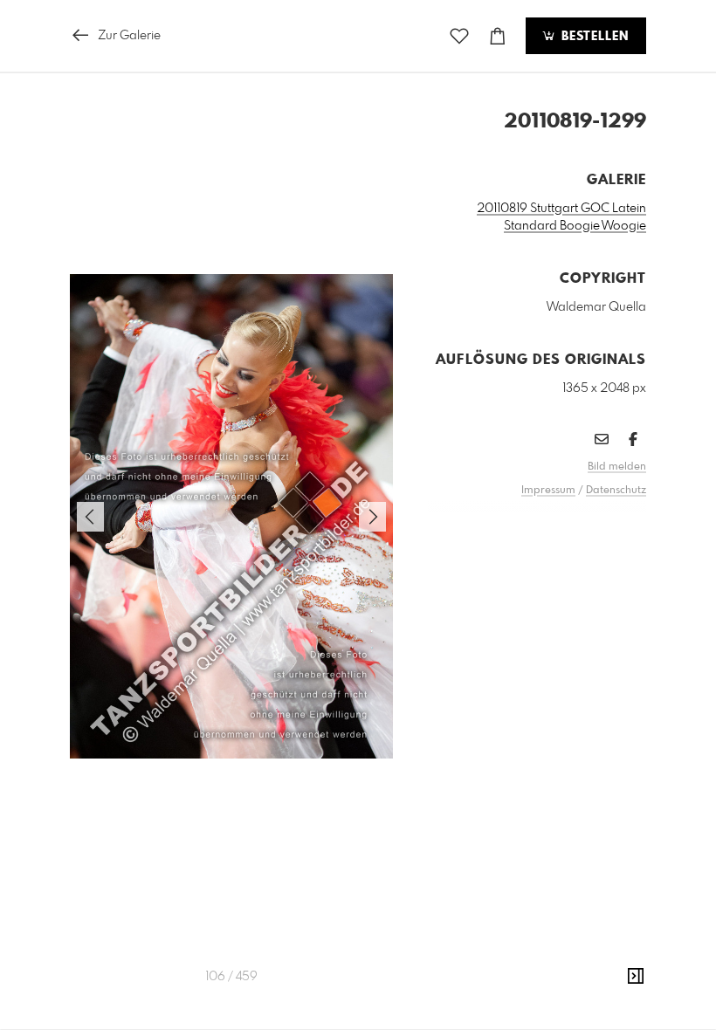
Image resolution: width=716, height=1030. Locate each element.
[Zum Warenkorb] (497, 36)
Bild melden (617, 467)
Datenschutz (616, 490)
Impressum (548, 490)
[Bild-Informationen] (635, 976)
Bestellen (593, 37)
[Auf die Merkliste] (459, 36)
